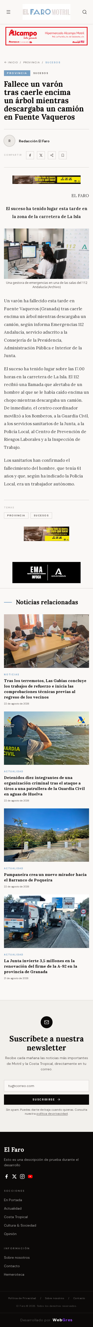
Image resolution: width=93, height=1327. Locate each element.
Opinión (10, 1234)
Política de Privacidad (22, 1298)
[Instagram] (22, 1176)
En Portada (13, 1200)
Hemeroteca (14, 1274)
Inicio (13, 62)
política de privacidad (52, 1114)
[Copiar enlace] (63, 155)
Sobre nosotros (17, 1257)
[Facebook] (30, 155)
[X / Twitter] (14, 1176)
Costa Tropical (16, 1217)
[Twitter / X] (41, 155)
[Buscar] (84, 11)
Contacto (12, 1266)
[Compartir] (52, 155)
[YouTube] (30, 1176)
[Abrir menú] (8, 11)
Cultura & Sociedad (20, 1225)
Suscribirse (43, 1099)
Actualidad (13, 1208)
